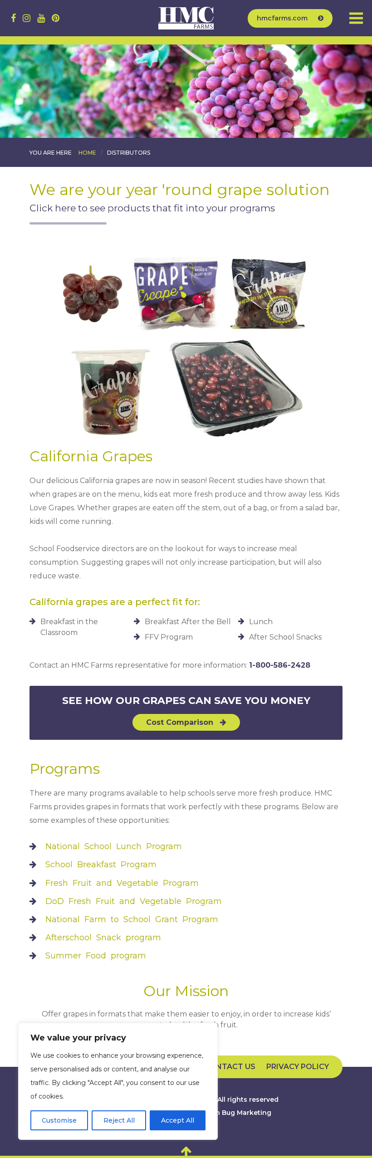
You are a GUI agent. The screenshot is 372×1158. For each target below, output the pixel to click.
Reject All (119, 1120)
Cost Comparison (180, 722)
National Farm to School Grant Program (131, 919)
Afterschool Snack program (103, 938)
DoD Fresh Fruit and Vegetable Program (133, 901)
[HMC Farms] (186, 18)
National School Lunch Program (113, 846)
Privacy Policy (297, 1066)
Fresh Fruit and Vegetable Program (122, 883)
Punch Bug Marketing (234, 1113)
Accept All (177, 1120)
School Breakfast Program (101, 865)
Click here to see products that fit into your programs (152, 208)
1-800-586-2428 (279, 665)
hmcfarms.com (283, 18)
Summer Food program (95, 956)
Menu (356, 18)
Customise (59, 1120)
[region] (118, 1081)
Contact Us (230, 1066)
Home (87, 152)
